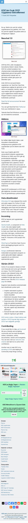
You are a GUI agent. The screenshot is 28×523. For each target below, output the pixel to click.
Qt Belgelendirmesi (6, 440)
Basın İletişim (4, 456)
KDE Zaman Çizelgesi (6, 490)
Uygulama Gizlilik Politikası (8, 478)
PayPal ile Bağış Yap (24, 393)
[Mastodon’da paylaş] (6, 502)
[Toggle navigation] (26, 2)
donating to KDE (6, 349)
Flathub (21, 107)
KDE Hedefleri (4, 442)
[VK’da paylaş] (14, 506)
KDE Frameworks (5, 427)
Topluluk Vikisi (5, 466)
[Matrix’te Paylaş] (3, 502)
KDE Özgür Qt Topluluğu (7, 488)
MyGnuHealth (5, 225)
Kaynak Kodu (4, 444)
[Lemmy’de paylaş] (22, 502)
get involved (21, 329)
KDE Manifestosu (5, 492)
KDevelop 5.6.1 (6, 201)
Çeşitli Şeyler (4, 459)
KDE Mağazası (4, 483)
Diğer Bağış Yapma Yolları (14, 399)
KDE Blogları (4, 452)
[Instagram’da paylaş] (17, 506)
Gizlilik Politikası (5, 475)
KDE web (4, 513)
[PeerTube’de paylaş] (11, 506)
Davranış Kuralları (5, 473)
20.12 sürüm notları (7, 317)
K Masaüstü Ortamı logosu (15, 517)
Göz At (14, 414)
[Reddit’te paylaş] (18, 502)
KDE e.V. (3, 485)
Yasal (22, 518)
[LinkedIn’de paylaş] (15, 502)
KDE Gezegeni (5, 454)
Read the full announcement (10, 101)
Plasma (3, 423)
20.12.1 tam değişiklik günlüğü (10, 321)
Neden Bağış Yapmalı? (16, 385)
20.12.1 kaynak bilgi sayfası (15, 319)
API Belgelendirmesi (6, 437)
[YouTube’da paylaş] (25, 502)
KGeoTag (4, 243)
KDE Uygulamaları (5, 425)
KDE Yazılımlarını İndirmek (7, 471)
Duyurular (3, 450)
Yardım (3, 469)
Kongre (3, 251)
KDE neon (3, 432)
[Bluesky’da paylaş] (9, 502)
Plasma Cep (4, 430)
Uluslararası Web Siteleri (7, 494)
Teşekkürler (4, 461)
